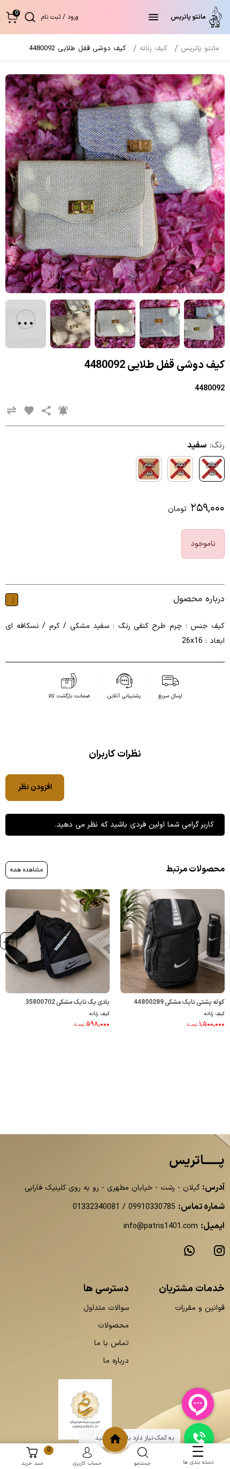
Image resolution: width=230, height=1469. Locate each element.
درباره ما (116, 1360)
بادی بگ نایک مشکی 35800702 (67, 1002)
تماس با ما (111, 1343)
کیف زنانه (214, 1014)
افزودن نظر (35, 787)
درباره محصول (199, 599)
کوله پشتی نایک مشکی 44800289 (179, 1002)
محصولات (113, 1325)
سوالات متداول (106, 1308)
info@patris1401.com (161, 1226)
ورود (72, 17)
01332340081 (96, 1207)
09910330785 (150, 1207)
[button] (12, 16)
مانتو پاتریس (200, 48)
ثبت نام (50, 17)
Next (8, 940)
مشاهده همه (26, 870)
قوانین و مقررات (200, 1308)
